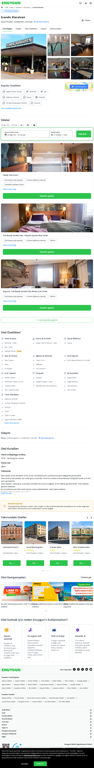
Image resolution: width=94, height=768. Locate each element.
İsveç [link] (12, 7)
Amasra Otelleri (62, 684)
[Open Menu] (90, 3)
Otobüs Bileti (7, 716)
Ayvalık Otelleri (75, 684)
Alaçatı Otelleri (45, 688)
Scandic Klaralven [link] (38, 7)
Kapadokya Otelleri (47, 684)
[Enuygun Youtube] (90, 669)
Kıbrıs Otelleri (69, 681)
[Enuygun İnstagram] (78, 669)
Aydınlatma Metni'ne (32, 755)
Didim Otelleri (57, 681)
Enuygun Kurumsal (9, 731)
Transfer (5, 722)
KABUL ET (40, 764)
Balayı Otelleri (6, 698)
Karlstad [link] (18, 7)
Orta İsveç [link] (27, 7)
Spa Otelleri (71, 698)
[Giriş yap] (86, 3)
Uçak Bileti (6, 710)
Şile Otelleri (33, 688)
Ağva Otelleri (6, 684)
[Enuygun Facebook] (74, 669)
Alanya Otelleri (7, 681)
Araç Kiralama (7, 719)
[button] (47, 56)
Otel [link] (6, 7)
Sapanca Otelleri (58, 688)
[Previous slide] (4, 157)
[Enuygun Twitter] (82, 669)
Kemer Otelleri (33, 681)
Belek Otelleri (6, 688)
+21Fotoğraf (83, 68)
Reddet (58, 755)
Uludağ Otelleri (82, 681)
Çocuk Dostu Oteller (9, 702)
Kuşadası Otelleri (20, 688)
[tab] (7, 29)
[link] (2, 7)
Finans (4, 725)
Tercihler (24, 764)
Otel (3, 713)
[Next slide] (89, 157)
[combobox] (27, 135)
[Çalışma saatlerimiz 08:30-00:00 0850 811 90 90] (80, 2)
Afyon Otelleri (72, 688)
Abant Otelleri (32, 684)
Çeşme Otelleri (20, 681)
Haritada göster (80, 87)
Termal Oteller (19, 698)
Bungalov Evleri (24, 702)
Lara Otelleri (84, 688)
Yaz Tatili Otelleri (64, 702)
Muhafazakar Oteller (56, 698)
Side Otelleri (45, 681)
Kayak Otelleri (37, 702)
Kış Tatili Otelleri (50, 702)
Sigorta (5, 728)
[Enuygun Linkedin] (86, 669)
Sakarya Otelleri (19, 684)
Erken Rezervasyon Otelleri (36, 698)
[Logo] (11, 3)
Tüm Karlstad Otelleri (11, 11)
